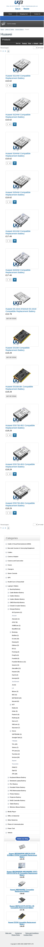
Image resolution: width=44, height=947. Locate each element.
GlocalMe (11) (16, 668)
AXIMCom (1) (16, 625)
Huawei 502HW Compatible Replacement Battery (18, 116)
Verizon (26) (16, 757)
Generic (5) (15, 665)
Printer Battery (14, 794)
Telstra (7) (15, 747)
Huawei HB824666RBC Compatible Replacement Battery (22, 890)
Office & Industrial (13, 816)
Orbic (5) (14, 711)
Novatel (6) (15, 701)
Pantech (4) (15, 714)
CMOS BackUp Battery (17, 602)
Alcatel (14, 615)
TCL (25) (14, 744)
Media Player (12, 811)
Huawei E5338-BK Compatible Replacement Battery (19, 388)
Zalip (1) (14, 767)
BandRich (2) (16, 629)
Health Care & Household (16, 582)
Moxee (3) (15, 691)
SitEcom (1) (15, 724)
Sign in (17, 9)
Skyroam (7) (16, 728)
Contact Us (37, 14)
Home (2, 29)
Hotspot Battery (19, 29)
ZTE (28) (14, 774)
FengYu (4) (15, 655)
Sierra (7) (15, 721)
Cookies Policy (28, 935)
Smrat (14, 731)
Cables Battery (15, 596)
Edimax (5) (15, 645)
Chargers (11, 569)
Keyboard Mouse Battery (18, 777)
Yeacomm (15, 764)
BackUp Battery (15, 589)
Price (29, 43)
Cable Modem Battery (17, 592)
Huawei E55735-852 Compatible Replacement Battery (20, 426)
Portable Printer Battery (17, 787)
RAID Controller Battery (17, 800)
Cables (10, 552)
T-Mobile (14, 741)
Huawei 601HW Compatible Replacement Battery (18, 232)
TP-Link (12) (16, 751)
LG (13, 688)
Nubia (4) (15, 708)
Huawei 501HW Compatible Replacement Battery (18, 77)
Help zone (8, 933)
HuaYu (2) (15, 675)
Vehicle (10, 832)
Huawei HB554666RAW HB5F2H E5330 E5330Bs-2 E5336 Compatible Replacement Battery (22, 855)
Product (24, 43)
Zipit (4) (14, 770)
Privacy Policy (16, 935)
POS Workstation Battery (18, 790)
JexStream (15, 681)
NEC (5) (14, 695)
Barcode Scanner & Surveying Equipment (21, 548)
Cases (10, 565)
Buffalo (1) (15, 635)
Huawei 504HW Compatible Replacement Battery (18, 154)
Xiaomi (14, 760)
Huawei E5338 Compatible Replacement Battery (18, 349)
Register (26, 9)
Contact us (18, 933)
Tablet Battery (14, 804)
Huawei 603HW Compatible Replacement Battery (18, 271)
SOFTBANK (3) (17, 734)
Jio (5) (14, 685)
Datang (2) (15, 642)
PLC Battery (14, 784)
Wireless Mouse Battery (17, 807)
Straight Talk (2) (17, 737)
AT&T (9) (14, 622)
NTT (13, 704)
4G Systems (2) (17, 612)
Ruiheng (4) (15, 718)
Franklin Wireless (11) (19, 662)
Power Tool (11, 828)
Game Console (12, 573)
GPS (9, 577)
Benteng (14, 632)
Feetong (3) (15, 652)
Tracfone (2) (16, 754)
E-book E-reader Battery (17, 606)
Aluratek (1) (16, 619)
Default (36, 43)
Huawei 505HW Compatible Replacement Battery (18, 193)
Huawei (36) (16, 672)
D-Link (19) (15, 639)
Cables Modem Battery (17, 599)
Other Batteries (13, 820)
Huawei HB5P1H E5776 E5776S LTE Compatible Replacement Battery (22, 907)
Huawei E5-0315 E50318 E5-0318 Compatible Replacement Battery (21, 310)
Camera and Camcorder (15, 561)
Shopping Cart (24, 14)
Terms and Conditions (32, 933)
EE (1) (14, 648)
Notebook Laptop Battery (18, 781)
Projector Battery (15, 797)
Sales (41, 43)
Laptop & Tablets (9, 29)
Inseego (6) (15, 678)
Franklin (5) (15, 658)
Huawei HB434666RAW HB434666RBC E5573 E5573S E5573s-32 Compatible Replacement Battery (22, 873)
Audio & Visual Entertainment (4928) (19, 544)
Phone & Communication (16, 824)
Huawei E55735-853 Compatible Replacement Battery (20, 465)
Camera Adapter (13, 556)
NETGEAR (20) (16, 698)
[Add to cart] (15, 85)
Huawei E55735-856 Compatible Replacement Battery (20, 504)
